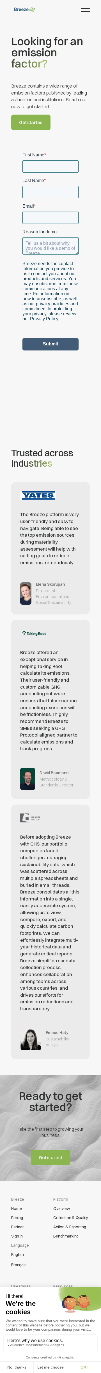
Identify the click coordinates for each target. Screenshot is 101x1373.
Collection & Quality (70, 1217)
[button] (85, 10)
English (17, 1254)
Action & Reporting (69, 1226)
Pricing (17, 1217)
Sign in (17, 1236)
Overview (61, 1208)
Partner (17, 1226)
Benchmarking (66, 1236)
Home (16, 1208)
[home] (24, 9)
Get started (31, 122)
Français (19, 1264)
